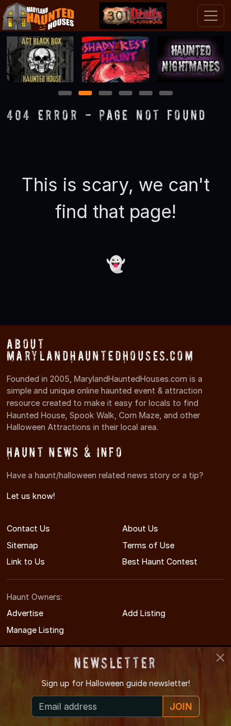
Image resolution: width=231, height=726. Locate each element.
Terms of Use (148, 545)
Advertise (25, 613)
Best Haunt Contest (159, 561)
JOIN (181, 706)
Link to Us (26, 561)
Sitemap (22, 545)
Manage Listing (35, 630)
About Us (140, 528)
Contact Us (28, 528)
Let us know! (31, 496)
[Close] (220, 657)
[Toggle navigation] (210, 15)
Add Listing (143, 613)
